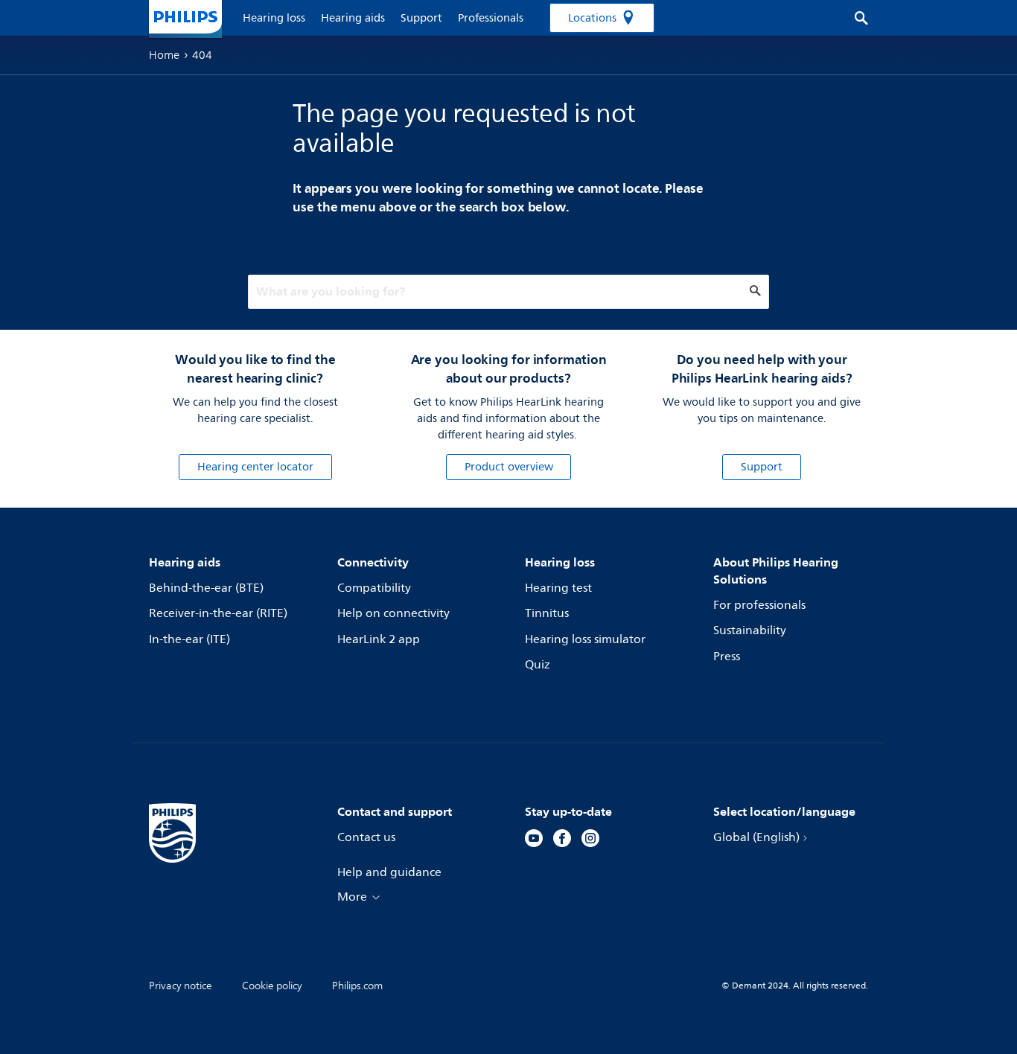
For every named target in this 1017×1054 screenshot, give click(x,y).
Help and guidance (389, 872)
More (352, 897)
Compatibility (374, 588)
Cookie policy (272, 985)
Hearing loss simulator (585, 639)
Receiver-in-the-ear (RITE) (218, 613)
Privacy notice (180, 985)
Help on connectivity (393, 613)
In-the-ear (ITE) (189, 639)
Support (761, 467)
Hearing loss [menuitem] (274, 18)
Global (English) (756, 837)
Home (164, 55)
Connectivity (373, 562)
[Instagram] (590, 840)
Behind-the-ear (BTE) (206, 588)
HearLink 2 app (378, 639)
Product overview (509, 467)
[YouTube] (534, 840)
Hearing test (558, 588)
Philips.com (357, 985)
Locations (592, 18)
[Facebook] (562, 840)
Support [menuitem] (421, 18)
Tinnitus (547, 613)
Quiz (537, 664)
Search (853, 18)
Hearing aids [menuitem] (353, 18)
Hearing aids (184, 562)
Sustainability (749, 630)
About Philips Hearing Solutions (775, 571)
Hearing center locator (255, 467)
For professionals (759, 605)
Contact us (366, 837)
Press (726, 656)
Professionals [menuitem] (490, 18)
